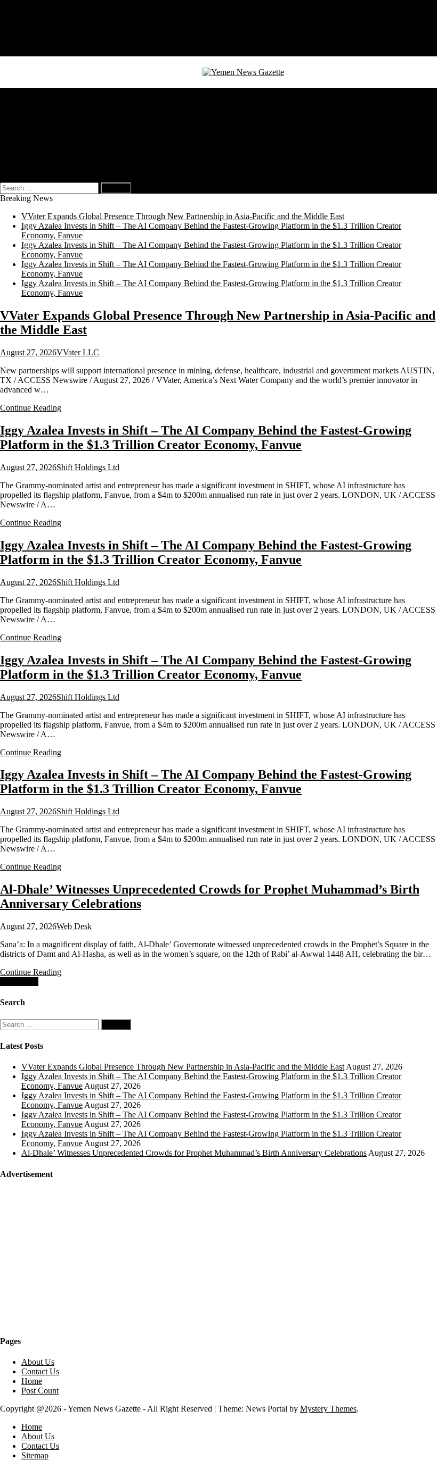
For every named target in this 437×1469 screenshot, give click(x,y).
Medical (34, 111)
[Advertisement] (80, 1256)
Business (36, 101)
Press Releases (45, 149)
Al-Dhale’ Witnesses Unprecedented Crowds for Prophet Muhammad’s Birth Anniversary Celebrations (194, 1152)
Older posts (19, 981)
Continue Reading (30, 407)
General (34, 92)
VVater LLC (77, 352)
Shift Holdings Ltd (87, 467)
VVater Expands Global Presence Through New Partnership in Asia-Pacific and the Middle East (182, 216)
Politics (33, 121)
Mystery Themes (328, 1408)
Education (38, 140)
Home (31, 22)
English (55, 159)
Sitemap (34, 51)
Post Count (40, 1390)
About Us (37, 32)
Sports (32, 130)
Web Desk (74, 926)
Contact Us (40, 41)
